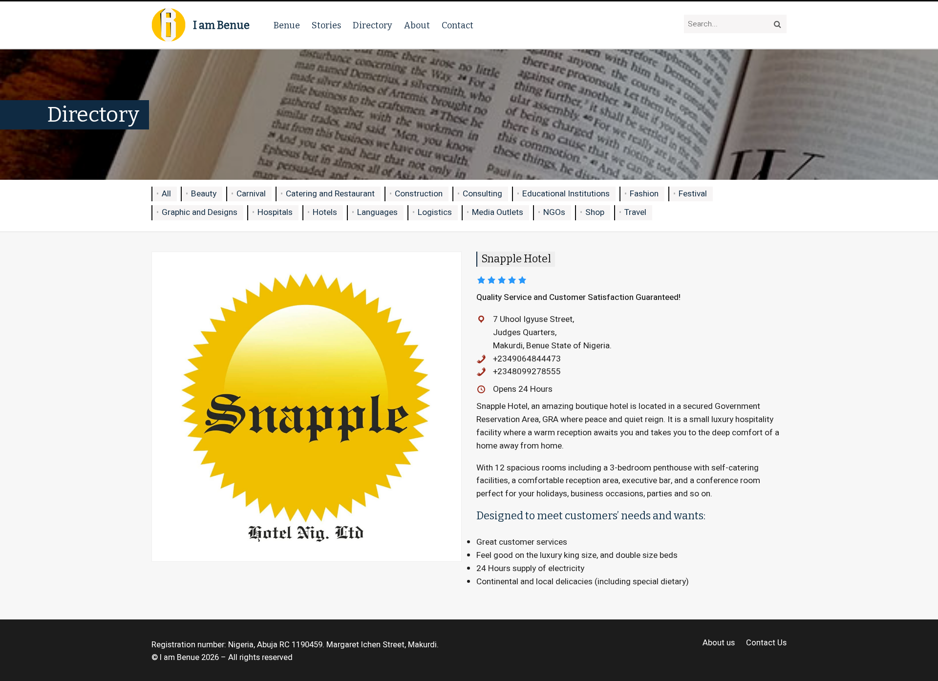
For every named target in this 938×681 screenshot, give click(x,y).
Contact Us (766, 643)
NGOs (554, 212)
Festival (693, 194)
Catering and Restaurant (330, 194)
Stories (326, 25)
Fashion (644, 194)
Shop (594, 212)
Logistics (435, 212)
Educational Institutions (566, 194)
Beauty (203, 194)
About (417, 25)
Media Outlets (497, 212)
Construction (419, 194)
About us (719, 643)
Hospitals (275, 212)
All (166, 194)
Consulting (482, 194)
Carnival (251, 194)
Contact (457, 25)
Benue (287, 25)
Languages (377, 212)
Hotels (325, 212)
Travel (635, 212)
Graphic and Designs (199, 212)
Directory (372, 25)
